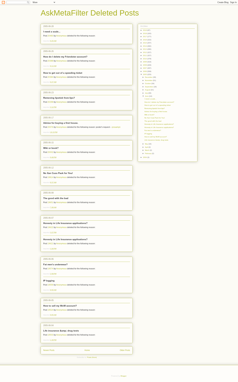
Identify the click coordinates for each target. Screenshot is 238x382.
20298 (50, 102)
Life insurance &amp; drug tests (61, 330)
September (149, 87)
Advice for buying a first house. (60, 123)
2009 (145, 62)
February (148, 153)
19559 (50, 285)
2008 (145, 65)
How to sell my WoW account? (60, 305)
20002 (50, 152)
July (146, 93)
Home (87, 350)
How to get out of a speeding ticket (62, 73)
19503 (50, 335)
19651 (50, 202)
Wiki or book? (51, 148)
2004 (145, 157)
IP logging (49, 280)
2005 (145, 74)
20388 (50, 61)
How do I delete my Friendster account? (65, 56)
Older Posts (125, 350)
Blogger (123, 376)
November (149, 80)
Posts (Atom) (92, 357)
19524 (50, 310)
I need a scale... (51, 31)
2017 (145, 36)
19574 (50, 269)
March (147, 150)
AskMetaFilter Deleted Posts (90, 13)
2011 (145, 55)
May (146, 144)
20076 (50, 127)
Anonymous (61, 36)
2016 (145, 40)
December (149, 77)
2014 (145, 46)
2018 (145, 33)
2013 (145, 49)
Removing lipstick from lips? (59, 98)
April (147, 147)
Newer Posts (48, 350)
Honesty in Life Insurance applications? (65, 223)
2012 (145, 52)
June (147, 96)
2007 (145, 68)
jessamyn (116, 127)
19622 (50, 227)
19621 (50, 243)
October (148, 83)
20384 (50, 77)
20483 (50, 36)
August (148, 90)
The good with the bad (55, 198)
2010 (145, 59)
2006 (145, 71)
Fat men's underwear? (55, 264)
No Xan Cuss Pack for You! (58, 173)
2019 (145, 30)
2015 (145, 43)
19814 (50, 177)
